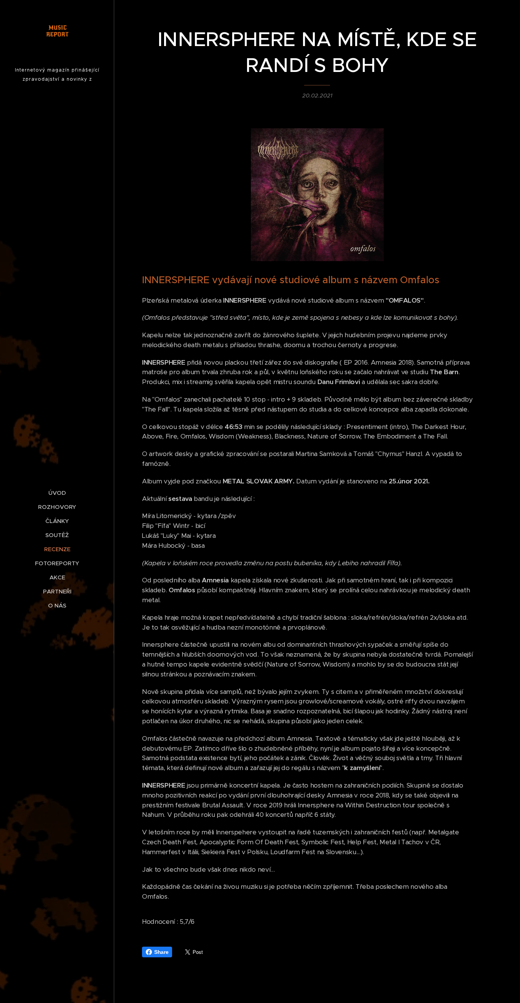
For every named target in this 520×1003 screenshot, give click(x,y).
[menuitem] (57, 492)
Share (161, 952)
